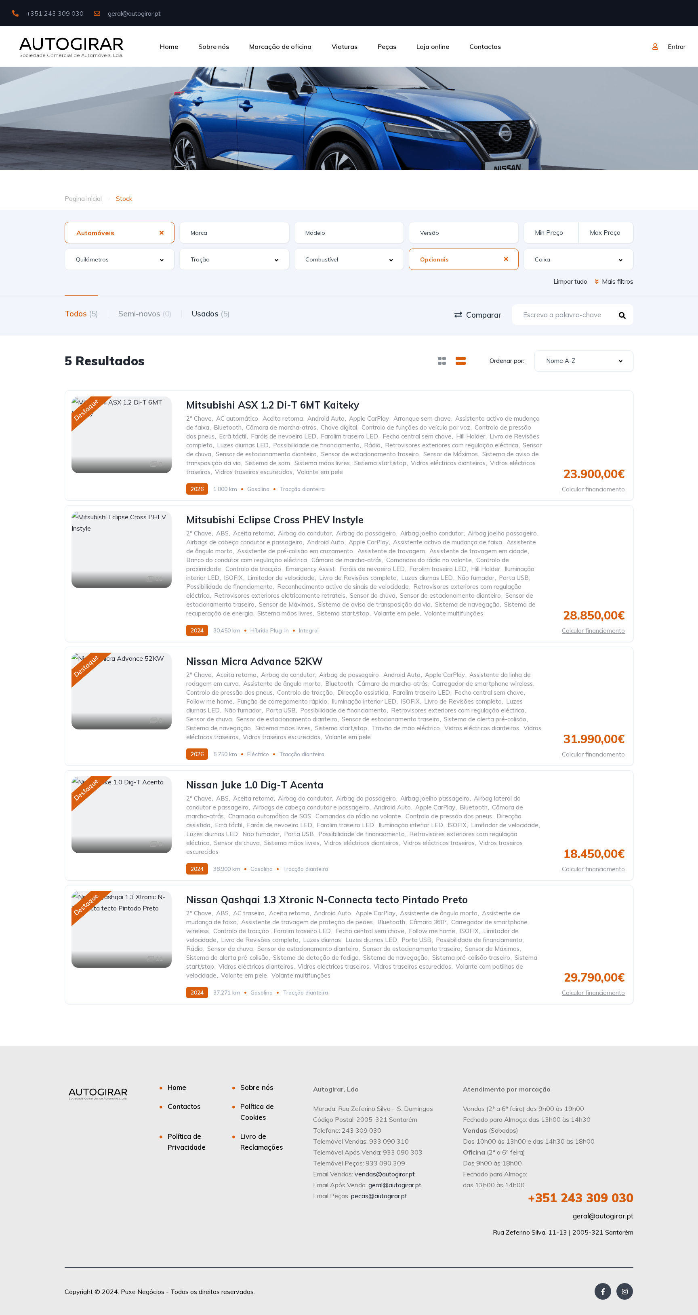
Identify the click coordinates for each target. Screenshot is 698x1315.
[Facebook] (603, 1291)
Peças (387, 46)
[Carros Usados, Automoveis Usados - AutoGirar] (71, 46)
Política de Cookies (257, 1111)
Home (169, 46)
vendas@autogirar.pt (385, 1174)
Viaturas (344, 46)
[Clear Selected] (161, 232)
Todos (81, 313)
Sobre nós (213, 46)
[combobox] (119, 232)
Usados (211, 313)
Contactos (485, 46)
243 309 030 (580, 1197)
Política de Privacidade (187, 1141)
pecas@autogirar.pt (379, 1196)
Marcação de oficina (280, 46)
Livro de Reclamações (261, 1141)
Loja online (432, 46)
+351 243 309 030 (54, 13)
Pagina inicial (83, 198)
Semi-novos (145, 313)
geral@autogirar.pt (133, 13)
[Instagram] (624, 1291)
